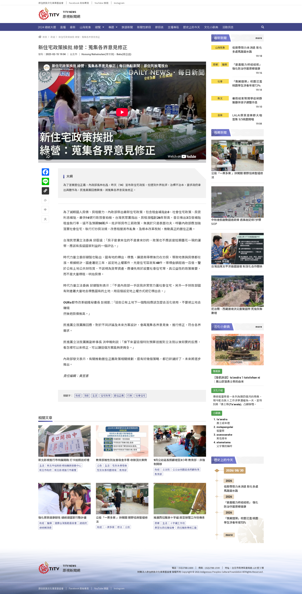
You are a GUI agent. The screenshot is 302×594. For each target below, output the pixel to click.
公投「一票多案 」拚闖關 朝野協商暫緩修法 (122, 519)
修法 (119, 527)
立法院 (166, 469)
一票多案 (109, 527)
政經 (78, 395)
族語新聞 (127, 27)
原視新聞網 (71, 16)
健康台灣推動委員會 (66, 523)
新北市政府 (45, 470)
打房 (129, 395)
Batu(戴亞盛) (124, 54)
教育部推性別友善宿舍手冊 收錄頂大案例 (121, 460)
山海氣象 (85, 27)
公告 (99, 465)
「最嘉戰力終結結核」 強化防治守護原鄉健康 (247, 66)
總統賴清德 (45, 527)
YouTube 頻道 (101, 3)
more (229, 535)
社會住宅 (140, 395)
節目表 (159, 27)
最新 (73, 27)
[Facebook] (45, 172)
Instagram (119, 3)
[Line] (45, 181)
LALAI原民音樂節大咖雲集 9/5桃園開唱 (247, 117)
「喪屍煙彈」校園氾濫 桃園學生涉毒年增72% (247, 83)
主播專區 (173, 27)
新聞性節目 (144, 27)
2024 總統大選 (47, 27)
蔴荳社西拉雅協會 (164, 527)
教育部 (123, 470)
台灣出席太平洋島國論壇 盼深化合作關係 (236, 266)
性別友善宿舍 (119, 465)
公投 (127, 527)
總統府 (83, 523)
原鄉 (157, 523)
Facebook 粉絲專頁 (79, 3)
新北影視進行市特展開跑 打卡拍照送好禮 (63, 460)
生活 (94, 395)
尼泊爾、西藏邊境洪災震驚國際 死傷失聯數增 (236, 311)
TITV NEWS (69, 12)
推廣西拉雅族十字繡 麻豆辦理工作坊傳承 (179, 517)
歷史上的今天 (191, 27)
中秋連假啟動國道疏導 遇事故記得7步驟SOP (236, 222)
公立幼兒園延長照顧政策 (185, 469)
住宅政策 (105, 395)
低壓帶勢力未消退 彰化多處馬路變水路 (247, 50)
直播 (63, 27)
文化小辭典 (211, 27)
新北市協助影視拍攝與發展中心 (64, 465)
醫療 (49, 523)
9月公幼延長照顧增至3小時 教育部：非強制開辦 (179, 462)
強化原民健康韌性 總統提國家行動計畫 (62, 517)
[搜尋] (262, 27)
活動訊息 (227, 27)
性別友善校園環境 (107, 470)
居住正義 (119, 395)
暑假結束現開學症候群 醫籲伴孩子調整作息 (247, 100)
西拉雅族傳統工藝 (187, 527)
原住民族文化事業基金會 (50, 3)
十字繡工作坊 (177, 523)
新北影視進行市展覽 (65, 470)
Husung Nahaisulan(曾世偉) (97, 54)
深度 (86, 395)
